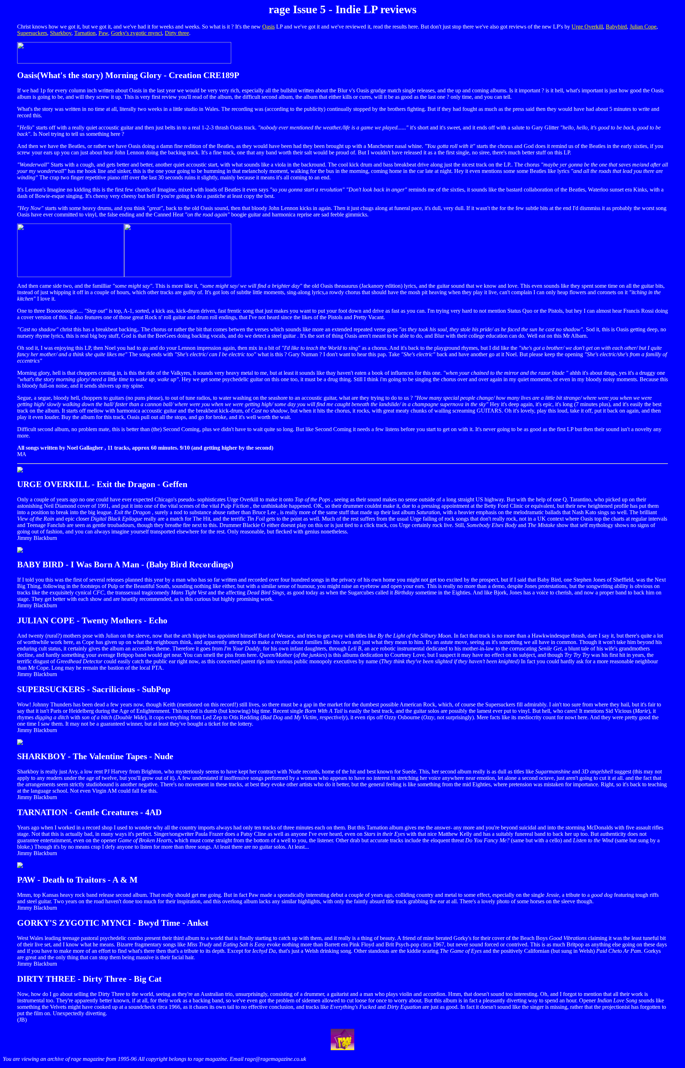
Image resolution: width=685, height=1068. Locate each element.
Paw (103, 33)
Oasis (268, 27)
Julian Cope (643, 27)
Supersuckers (32, 33)
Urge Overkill (587, 27)
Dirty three (177, 33)
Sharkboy (60, 33)
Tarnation (85, 33)
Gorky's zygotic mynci (136, 33)
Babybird (616, 27)
